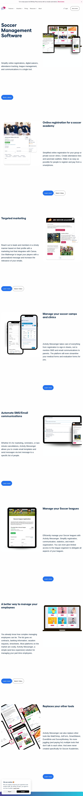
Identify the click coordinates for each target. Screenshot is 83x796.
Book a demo (75, 8)
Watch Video (60, 193)
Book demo (61, 1)
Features (11, 8)
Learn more (48, 193)
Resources (32, 8)
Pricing (26, 8)
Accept (23, 791)
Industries (18, 8)
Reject (9, 791)
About (40, 8)
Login (66, 8)
